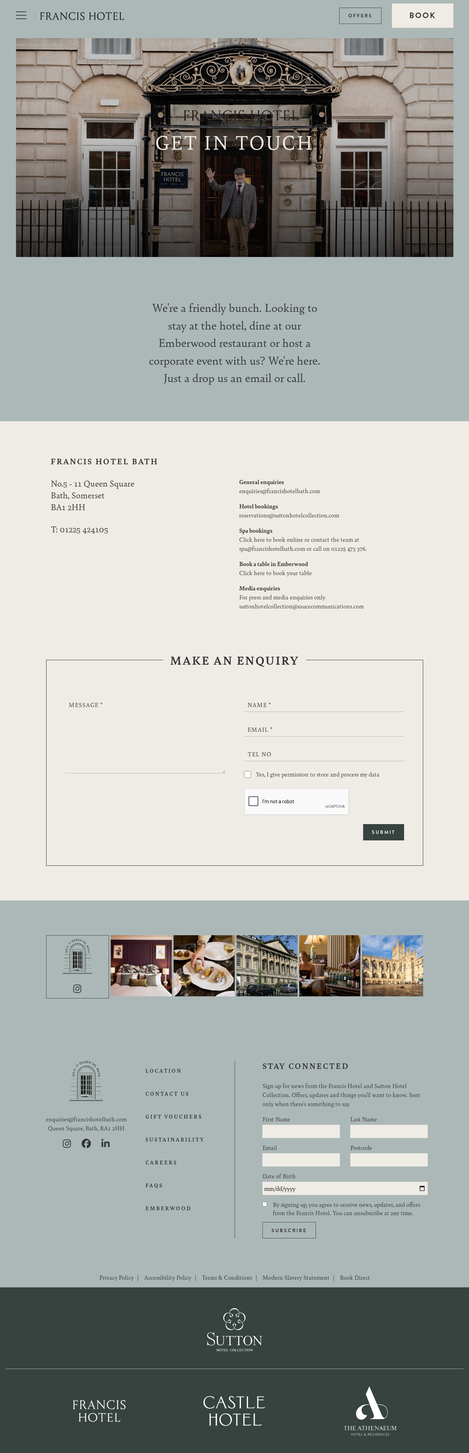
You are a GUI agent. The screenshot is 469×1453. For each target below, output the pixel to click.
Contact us (167, 1093)
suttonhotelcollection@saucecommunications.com (301, 606)
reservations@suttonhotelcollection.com (289, 515)
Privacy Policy (116, 1277)
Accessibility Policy (167, 1277)
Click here (252, 539)
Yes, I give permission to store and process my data (317, 774)
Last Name (363, 1119)
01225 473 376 (348, 548)
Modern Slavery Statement (295, 1277)
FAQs (154, 1185)
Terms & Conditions (227, 1277)
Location (163, 1070)
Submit (383, 832)
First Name (276, 1119)
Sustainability (175, 1139)
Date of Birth (279, 1176)
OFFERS (360, 15)
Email (269, 1147)
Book (422, 15)
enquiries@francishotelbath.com (279, 491)
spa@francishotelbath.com (272, 548)
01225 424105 (84, 529)
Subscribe (289, 1230)
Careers (161, 1162)
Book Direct (355, 1277)
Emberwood (168, 1208)
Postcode (361, 1147)
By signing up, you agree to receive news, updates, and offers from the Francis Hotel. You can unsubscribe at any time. (346, 1208)
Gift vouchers (173, 1116)
